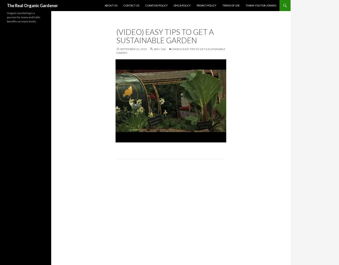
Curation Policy (156, 5)
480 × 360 (160, 49)
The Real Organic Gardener (32, 5)
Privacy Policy (206, 5)
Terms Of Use (231, 5)
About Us (111, 5)
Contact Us (131, 5)
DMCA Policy (182, 5)
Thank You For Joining (261, 5)
